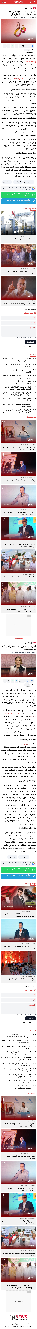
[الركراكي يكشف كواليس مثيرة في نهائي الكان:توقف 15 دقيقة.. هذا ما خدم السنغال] (18, 411)
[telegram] (16, 46)
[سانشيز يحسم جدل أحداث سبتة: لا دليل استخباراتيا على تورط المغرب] (18, 383)
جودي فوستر (26, 744)
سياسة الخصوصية (25, 1324)
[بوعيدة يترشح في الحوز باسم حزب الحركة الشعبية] (18, 291)
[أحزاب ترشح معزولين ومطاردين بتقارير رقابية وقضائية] (18, 259)
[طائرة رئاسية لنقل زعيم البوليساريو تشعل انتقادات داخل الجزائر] (18, 1076)
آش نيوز (27, 8)
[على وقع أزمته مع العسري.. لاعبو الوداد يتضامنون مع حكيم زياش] (18, 1088)
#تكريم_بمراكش (23, 857)
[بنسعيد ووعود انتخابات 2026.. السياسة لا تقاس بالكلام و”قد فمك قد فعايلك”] (18, 902)
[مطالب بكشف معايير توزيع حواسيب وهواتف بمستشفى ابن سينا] (18, 227)
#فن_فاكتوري (7, 182)
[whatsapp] (12, 46)
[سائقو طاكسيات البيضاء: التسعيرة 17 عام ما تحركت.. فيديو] (18, 565)
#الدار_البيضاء (18, 182)
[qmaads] (18, 1317)
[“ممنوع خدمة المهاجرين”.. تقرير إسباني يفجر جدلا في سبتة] (18, 406)
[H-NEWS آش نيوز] (18, 2)
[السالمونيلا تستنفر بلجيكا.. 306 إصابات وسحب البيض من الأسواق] (18, 1059)
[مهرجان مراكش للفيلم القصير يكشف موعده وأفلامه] (18, 967)
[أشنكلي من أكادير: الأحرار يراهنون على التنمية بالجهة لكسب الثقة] (18, 934)
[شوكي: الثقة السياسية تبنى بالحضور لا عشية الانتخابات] (18, 400)
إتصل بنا (9, 1324)
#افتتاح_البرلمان (28, 182)
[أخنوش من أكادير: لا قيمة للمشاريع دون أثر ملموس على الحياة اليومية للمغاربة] (18, 533)
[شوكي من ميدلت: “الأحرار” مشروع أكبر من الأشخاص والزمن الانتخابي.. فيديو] (18, 389)
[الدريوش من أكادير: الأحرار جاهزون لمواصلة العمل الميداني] (18, 1070)
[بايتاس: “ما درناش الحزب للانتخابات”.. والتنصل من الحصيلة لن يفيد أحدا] (18, 500)
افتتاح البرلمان (18, 78)
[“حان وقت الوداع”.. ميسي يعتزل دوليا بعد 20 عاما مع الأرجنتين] (18, 1065)
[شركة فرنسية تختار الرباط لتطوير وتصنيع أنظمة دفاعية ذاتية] (18, 1082)
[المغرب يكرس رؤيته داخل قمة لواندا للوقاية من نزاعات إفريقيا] (18, 377)
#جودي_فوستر (12, 857)
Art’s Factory (31, 62)
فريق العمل (15, 1324)
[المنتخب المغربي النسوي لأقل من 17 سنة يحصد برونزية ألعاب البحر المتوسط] (18, 1053)
